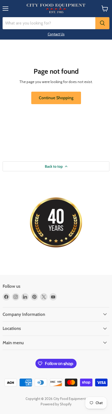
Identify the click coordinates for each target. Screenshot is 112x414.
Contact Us (56, 34)
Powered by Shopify (56, 404)
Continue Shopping (56, 97)
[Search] (102, 23)
